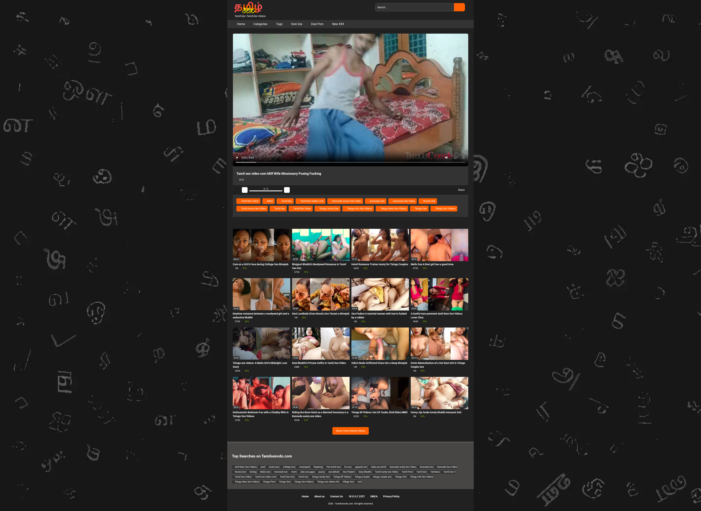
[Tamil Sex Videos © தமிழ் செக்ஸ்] (247, 7)
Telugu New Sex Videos (393, 208)
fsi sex (347, 466)
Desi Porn (317, 24)
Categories (260, 24)
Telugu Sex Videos (445, 208)
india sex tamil (378, 466)
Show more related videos (350, 430)
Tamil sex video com (265, 476)
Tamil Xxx (303, 476)
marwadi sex (280, 471)
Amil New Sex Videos (246, 466)
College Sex (289, 466)
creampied (304, 466)
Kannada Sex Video (403, 201)
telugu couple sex (382, 476)
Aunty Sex (274, 466)
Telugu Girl (400, 476)
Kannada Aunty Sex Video (346, 201)
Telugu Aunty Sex (329, 208)
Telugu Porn (269, 481)
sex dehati (333, 471)
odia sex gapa (307, 471)
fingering (318, 466)
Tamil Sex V (449, 471)
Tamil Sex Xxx (287, 476)
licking (253, 471)
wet (359, 481)
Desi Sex (296, 24)
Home (241, 24)
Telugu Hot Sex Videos (359, 208)
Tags (279, 24)
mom (293, 471)
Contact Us (336, 496)
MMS (270, 201)
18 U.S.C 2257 (356, 496)
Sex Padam (349, 471)
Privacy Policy (391, 496)
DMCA (374, 496)
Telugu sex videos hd (328, 481)
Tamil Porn (407, 471)
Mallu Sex (265, 471)
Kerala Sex (429, 201)
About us (319, 496)
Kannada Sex (377, 201)
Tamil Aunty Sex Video (253, 208)
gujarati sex (361, 466)
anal (263, 466)
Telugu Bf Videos (342, 476)
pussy (321, 471)
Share (461, 189)
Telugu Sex (420, 208)
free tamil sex (333, 466)
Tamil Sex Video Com (312, 201)
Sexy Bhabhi (365, 471)
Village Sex (348, 481)
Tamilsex (435, 471)
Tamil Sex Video (250, 201)
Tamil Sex (286, 201)
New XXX (338, 24)
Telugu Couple (362, 476)
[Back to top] (689, 500)
